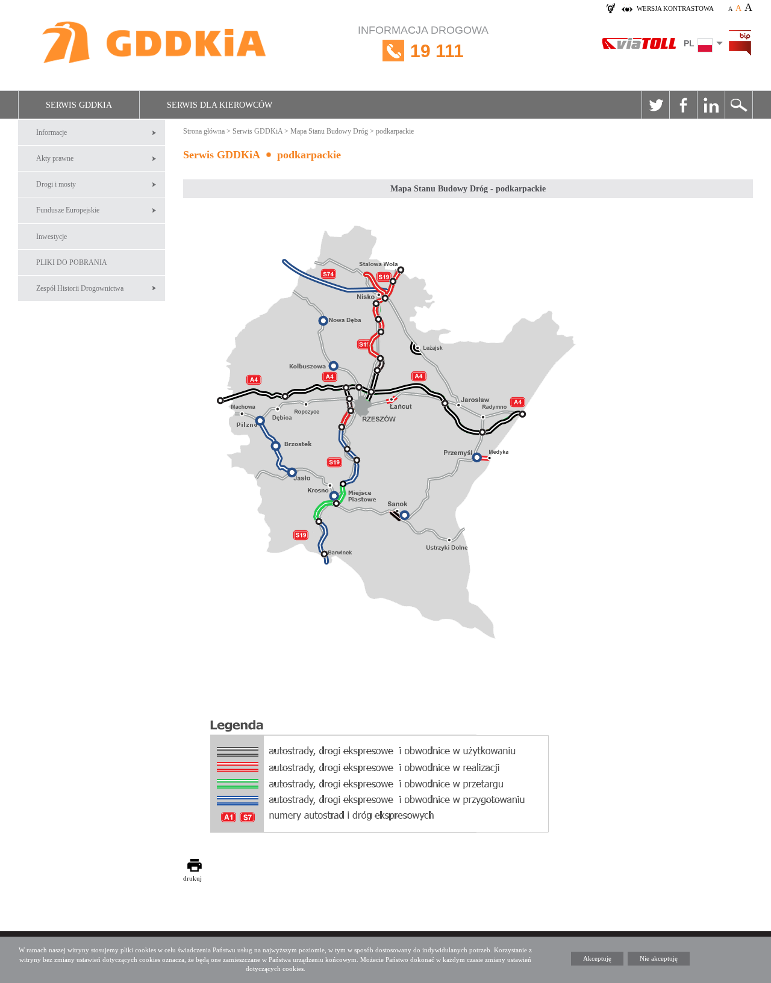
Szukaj (738, 105)
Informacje (51, 132)
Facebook (683, 105)
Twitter (655, 105)
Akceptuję (597, 958)
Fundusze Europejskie (67, 210)
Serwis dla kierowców (219, 105)
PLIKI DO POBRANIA (71, 262)
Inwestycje (51, 236)
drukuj (192, 878)
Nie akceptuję (659, 958)
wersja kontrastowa (675, 8)
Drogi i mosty (56, 184)
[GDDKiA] (154, 43)
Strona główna (204, 131)
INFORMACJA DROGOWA (423, 42)
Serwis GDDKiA (79, 105)
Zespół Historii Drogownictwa (79, 288)
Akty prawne (54, 158)
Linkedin (711, 105)
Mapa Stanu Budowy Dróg (329, 131)
